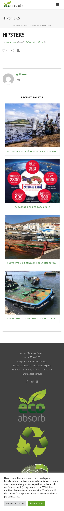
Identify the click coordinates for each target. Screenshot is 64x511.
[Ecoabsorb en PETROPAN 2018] (32, 181)
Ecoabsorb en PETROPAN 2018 (32, 207)
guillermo (11, 42)
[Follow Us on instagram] (32, 381)
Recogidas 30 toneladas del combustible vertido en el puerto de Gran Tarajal (33, 263)
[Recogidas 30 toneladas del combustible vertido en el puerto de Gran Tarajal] (32, 237)
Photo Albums (31, 25)
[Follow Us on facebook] (27, 381)
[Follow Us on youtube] (37, 381)
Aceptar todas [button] (36, 503)
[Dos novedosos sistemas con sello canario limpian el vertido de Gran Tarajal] (32, 293)
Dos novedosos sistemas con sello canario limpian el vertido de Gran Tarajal (33, 318)
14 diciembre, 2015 (33, 42)
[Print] (20, 50)
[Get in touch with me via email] (18, 80)
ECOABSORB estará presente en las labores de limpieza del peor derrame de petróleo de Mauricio (33, 151)
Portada (17, 25)
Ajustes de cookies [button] (15, 503)
